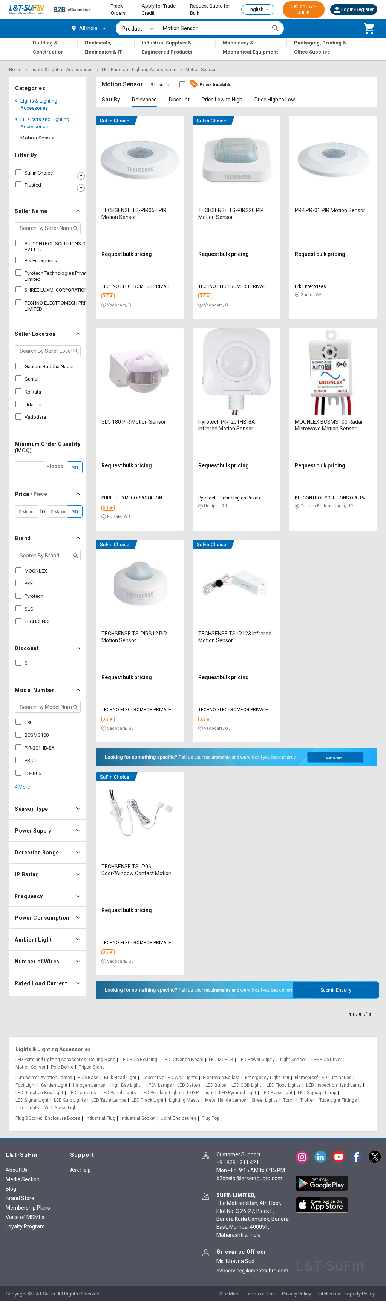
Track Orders (118, 9)
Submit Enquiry (334, 757)
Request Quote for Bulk (210, 9)
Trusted (33, 185)
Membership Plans (28, 1208)
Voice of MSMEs (25, 1217)
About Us (17, 1170)
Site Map (229, 1294)
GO (74, 467)
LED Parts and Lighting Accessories (139, 69)
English (255, 9)
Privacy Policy (296, 1294)
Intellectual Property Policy (346, 1294)
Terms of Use (260, 1294)
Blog (11, 1189)
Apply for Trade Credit (159, 9)
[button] (353, 9)
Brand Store (20, 1198)
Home (15, 69)
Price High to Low (274, 99)
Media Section (23, 1179)
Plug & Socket (28, 1118)
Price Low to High (222, 99)
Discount (179, 99)
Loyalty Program (25, 1226)
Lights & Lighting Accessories (62, 69)
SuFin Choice (39, 173)
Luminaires (26, 1077)
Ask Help (80, 1170)
